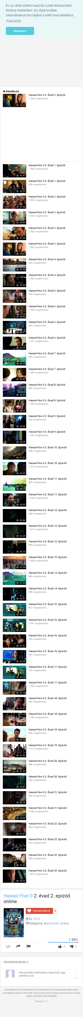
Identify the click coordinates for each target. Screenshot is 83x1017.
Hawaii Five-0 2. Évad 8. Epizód (47, 384)
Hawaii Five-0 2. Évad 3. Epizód (47, 94)
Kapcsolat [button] (13, 20)
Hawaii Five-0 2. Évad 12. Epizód (48, 510)
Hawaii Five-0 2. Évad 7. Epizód (47, 353)
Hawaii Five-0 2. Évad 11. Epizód (48, 478)
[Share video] (19, 946)
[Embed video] (9, 946)
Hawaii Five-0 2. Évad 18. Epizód (48, 698)
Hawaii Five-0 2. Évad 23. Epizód (48, 854)
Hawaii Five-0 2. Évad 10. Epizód (48, 447)
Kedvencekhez (41, 910)
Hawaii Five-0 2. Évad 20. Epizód (48, 760)
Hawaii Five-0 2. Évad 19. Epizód (48, 729)
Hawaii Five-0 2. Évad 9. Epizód (47, 416)
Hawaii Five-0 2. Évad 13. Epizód (48, 541)
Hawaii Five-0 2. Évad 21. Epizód (48, 792)
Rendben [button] (20, 31)
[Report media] (29, 946)
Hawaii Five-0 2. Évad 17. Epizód (48, 666)
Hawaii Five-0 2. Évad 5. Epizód (47, 290)
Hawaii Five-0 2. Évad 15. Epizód (48, 604)
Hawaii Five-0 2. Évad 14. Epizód (48, 572)
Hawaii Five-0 (18, 896)
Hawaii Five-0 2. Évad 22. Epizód (48, 823)
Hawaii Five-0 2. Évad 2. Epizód (47, 196)
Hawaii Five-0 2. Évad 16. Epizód (48, 635)
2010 (36, 919)
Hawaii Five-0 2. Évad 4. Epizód (47, 259)
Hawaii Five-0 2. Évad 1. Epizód (47, 165)
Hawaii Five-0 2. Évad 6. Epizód (47, 322)
